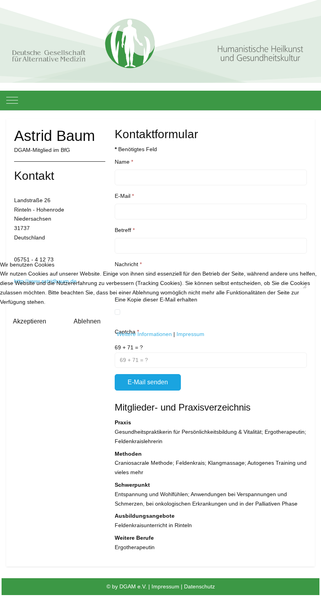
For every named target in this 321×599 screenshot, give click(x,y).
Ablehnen (87, 321)
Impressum (190, 334)
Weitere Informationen (144, 334)
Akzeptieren (29, 321)
